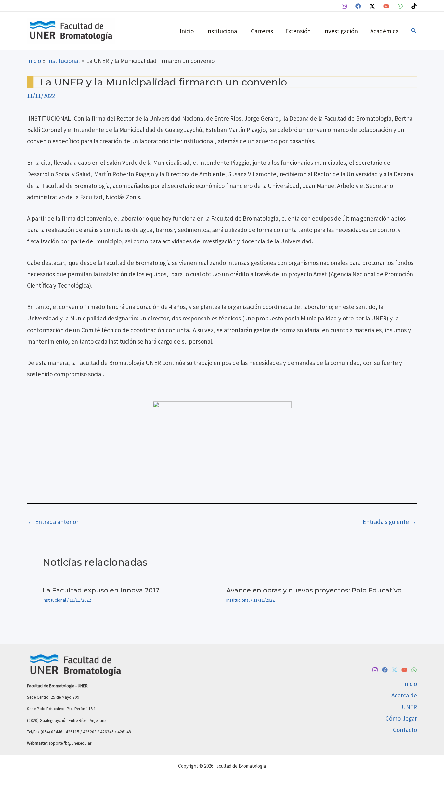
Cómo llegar (401, 718)
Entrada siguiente (389, 522)
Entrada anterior (53, 522)
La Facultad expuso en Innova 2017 (101, 590)
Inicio (187, 31)
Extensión (298, 31)
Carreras (262, 31)
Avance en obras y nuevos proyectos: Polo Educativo (314, 590)
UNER (409, 707)
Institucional (222, 31)
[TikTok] (414, 6)
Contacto (405, 730)
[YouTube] (386, 6)
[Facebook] (358, 6)
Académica (384, 31)
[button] (414, 31)
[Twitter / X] (372, 6)
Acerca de (404, 695)
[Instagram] (344, 6)
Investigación (340, 31)
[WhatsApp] (400, 6)
